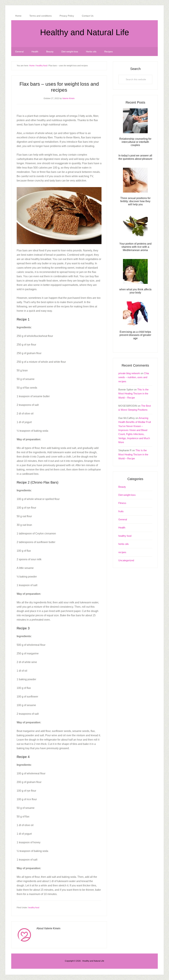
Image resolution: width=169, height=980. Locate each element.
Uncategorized (126, 560)
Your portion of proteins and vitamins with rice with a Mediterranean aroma (135, 246)
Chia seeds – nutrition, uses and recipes (133, 377)
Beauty (122, 486)
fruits (121, 511)
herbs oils (123, 544)
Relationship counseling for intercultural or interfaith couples (135, 141)
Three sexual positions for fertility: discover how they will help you (135, 201)
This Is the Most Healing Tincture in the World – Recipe (133, 393)
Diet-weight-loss (127, 494)
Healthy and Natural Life (84, 32)
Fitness (122, 503)
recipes (122, 552)
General (122, 519)
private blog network (129, 373)
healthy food (33, 907)
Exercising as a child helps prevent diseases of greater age (135, 335)
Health (121, 527)
